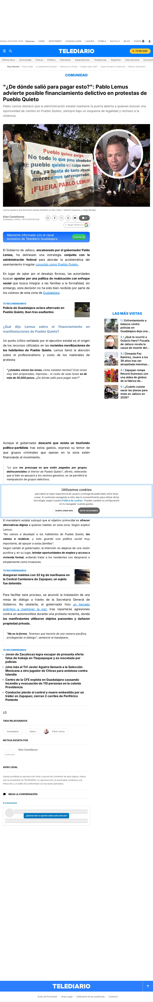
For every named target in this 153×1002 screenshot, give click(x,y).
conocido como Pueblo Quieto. (57, 264)
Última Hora (8, 59)
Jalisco (32, 731)
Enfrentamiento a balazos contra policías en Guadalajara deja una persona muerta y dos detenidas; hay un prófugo (134, 331)
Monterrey (55, 41)
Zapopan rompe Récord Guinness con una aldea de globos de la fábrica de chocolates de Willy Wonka (134, 379)
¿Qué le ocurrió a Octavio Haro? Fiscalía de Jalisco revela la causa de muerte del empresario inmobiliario (134, 345)
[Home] (76, 51)
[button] (77, 225)
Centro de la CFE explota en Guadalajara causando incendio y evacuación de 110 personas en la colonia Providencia (43, 683)
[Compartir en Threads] (68, 218)
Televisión (65, 59)
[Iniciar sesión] (150, 41)
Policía (39, 59)
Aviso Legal (66, 996)
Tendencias (100, 59)
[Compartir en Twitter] (61, 218)
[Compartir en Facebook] (54, 218)
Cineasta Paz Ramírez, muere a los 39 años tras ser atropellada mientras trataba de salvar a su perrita (134, 362)
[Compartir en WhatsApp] (48, 218)
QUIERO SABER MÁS (64, 511)
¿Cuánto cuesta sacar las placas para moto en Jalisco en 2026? (133, 392)
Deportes (116, 59)
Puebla (102, 41)
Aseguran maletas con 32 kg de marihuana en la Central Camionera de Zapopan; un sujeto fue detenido (36, 579)
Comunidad (25, 59)
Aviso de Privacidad (47, 996)
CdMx (41, 41)
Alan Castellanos (13, 216)
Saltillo (115, 41)
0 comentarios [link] (10, 803)
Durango (139, 41)
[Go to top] (148, 986)
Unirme (77, 237)
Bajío (127, 41)
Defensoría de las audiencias (91, 996)
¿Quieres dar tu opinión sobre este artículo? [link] (46, 816)
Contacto (113, 996)
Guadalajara (73, 41)
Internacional (132, 59)
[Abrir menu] (4, 51)
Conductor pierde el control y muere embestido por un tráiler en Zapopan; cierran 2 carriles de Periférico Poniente (44, 696)
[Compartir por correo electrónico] (74, 218)
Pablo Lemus (58, 731)
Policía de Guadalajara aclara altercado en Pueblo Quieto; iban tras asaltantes (33, 310)
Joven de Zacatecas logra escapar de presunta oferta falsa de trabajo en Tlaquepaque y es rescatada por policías (44, 658)
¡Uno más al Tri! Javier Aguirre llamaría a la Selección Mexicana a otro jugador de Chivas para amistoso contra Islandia (46, 670)
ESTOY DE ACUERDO (89, 511)
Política (51, 59)
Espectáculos (82, 59)
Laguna (89, 41)
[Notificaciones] (143, 41)
